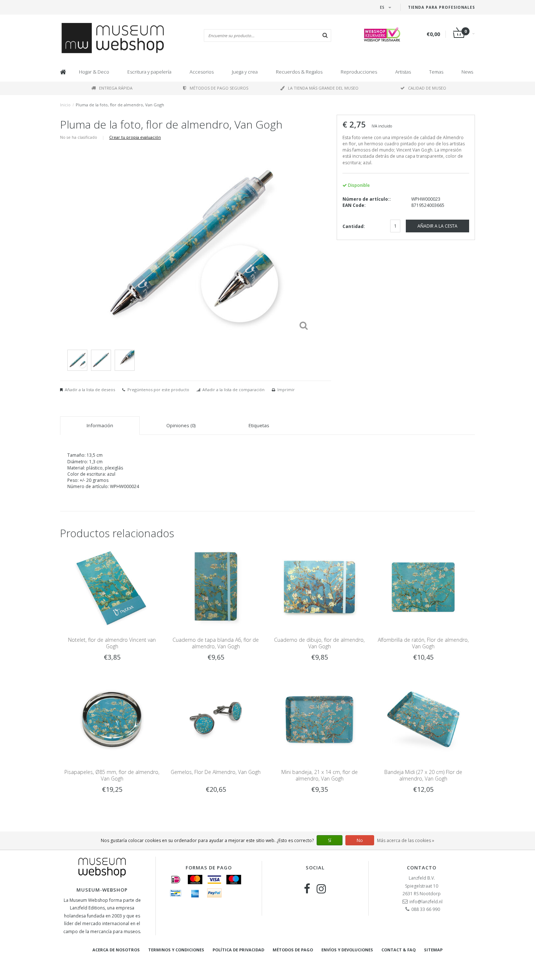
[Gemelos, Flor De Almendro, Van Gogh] (215, 719)
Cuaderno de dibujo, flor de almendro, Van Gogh (319, 643)
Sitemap (433, 949)
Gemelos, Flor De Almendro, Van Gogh (216, 772)
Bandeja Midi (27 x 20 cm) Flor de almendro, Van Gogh (423, 775)
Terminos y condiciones (176, 949)
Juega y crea (245, 71)
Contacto (421, 867)
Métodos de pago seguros (219, 88)
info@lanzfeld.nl (426, 902)
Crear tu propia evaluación (135, 137)
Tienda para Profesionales (441, 7)
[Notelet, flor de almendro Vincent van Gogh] (112, 586)
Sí (329, 840)
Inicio (65, 104)
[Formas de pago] (176, 879)
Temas (436, 71)
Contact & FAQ (398, 949)
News (467, 71)
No (360, 840)
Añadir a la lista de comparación (233, 389)
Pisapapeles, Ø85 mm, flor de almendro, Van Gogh (111, 775)
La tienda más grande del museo (323, 88)
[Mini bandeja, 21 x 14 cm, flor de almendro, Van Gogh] (319, 719)
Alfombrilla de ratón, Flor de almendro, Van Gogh (423, 643)
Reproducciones (359, 71)
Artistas (403, 71)
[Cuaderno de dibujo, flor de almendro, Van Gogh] (319, 586)
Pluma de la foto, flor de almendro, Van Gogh (120, 104)
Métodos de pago (293, 949)
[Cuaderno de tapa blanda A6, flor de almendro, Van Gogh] (215, 586)
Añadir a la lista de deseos (90, 389)
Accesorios (202, 71)
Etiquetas (259, 425)
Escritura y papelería (149, 71)
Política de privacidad (238, 949)
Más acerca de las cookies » (405, 840)
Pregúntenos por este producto (158, 389)
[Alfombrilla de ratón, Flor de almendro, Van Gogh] (423, 586)
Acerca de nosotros (116, 949)
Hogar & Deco (94, 71)
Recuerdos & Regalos (299, 71)
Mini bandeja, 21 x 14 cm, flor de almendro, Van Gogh (319, 775)
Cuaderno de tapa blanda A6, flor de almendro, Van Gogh (216, 643)
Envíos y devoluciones (347, 949)
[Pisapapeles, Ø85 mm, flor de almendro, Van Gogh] (112, 719)
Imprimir (286, 389)
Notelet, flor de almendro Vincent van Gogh (112, 643)
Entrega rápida (115, 88)
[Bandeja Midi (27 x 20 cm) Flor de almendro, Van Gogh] (423, 719)
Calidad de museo (427, 88)
